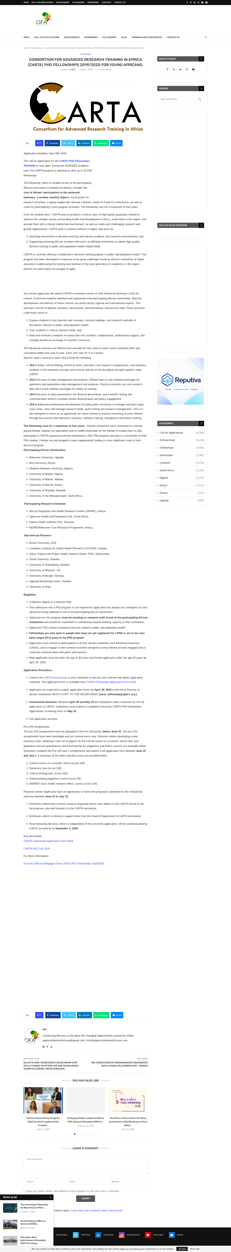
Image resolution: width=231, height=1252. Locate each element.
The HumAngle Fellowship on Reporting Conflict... (34, 1206)
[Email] (206, 2)
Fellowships (78, 2)
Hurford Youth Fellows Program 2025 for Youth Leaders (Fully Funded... (43, 1122)
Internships (93, 2)
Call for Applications (42, 2)
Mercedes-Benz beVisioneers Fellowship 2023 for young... (33, 1240)
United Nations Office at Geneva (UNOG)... (33, 1222)
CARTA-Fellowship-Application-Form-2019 (111, 682)
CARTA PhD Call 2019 (37, 848)
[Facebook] (187, 2)
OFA (73, 69)
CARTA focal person (55, 677)
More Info (195, 1249)
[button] (27, 1111)
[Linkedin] (194, 2)
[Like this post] (40, 143)
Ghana (182, 492)
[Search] (205, 37)
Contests (106, 2)
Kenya (182, 485)
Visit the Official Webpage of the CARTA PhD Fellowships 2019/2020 (64, 863)
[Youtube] (202, 2)
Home (26, 2)
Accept (182, 1249)
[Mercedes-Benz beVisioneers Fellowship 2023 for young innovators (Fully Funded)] (10, 1240)
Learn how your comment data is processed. (97, 1210)
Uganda (182, 500)
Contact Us (119, 2)
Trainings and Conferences (146, 37)
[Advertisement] (150, 18)
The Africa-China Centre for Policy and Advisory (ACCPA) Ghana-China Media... (128, 1122)
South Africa (182, 470)
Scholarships (62, 2)
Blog (124, 37)
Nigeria (182, 477)
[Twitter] (191, 2)
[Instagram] (198, 2)
